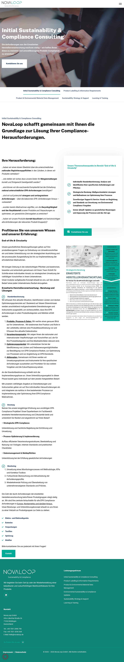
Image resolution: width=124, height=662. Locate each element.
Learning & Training (100, 98)
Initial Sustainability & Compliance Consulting (41, 91)
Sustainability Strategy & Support (75, 98)
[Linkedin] (6, 595)
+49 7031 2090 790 (14, 629)
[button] (5, 656)
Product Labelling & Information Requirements (82, 91)
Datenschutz (20, 652)
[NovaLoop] (12, 3)
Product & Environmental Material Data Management (37, 98)
